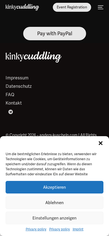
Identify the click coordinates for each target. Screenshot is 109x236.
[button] (100, 143)
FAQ (10, 95)
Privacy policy (36, 229)
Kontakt (14, 103)
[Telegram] (11, 111)
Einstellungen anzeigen (54, 218)
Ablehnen (54, 203)
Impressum (17, 78)
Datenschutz (19, 86)
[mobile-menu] (100, 7)
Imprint (78, 229)
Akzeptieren (54, 187)
